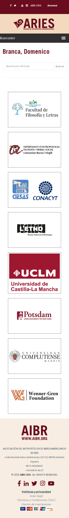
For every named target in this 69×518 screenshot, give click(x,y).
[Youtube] (51, 483)
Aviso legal (36, 496)
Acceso (52, 5)
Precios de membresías (36, 504)
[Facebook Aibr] (19, 483)
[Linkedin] (26, 483)
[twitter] (34, 483)
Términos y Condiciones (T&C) (36, 500)
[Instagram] (42, 483)
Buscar (60, 66)
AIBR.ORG (35, 5)
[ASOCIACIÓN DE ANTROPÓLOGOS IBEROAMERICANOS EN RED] (34, 432)
